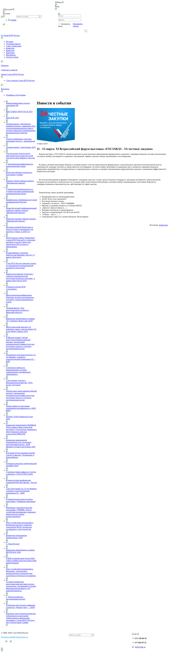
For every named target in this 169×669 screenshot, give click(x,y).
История (9, 42)
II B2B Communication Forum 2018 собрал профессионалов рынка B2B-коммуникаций (21, 560)
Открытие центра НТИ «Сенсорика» (15, 288)
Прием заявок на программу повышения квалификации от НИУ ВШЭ (21, 408)
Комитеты (10, 48)
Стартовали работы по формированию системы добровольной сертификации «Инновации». (18, 371)
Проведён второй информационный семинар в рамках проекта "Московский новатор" (21, 210)
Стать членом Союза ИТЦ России (20, 80)
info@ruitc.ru (140, 647)
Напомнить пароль (78, 25)
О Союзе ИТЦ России (10, 35)
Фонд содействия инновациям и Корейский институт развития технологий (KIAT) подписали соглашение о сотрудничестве (19, 526)
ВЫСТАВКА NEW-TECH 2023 (19, 112)
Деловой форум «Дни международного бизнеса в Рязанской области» (17, 310)
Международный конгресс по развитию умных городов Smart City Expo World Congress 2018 (21, 329)
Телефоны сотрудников (16, 95)
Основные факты (13, 44)
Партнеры (10, 53)
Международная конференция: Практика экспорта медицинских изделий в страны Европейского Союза (20, 298)
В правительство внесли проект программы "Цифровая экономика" (21, 500)
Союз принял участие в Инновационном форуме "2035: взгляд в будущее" (19, 382)
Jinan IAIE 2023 (12, 118)
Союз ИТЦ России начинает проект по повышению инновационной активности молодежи (21, 265)
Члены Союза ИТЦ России (12, 74)
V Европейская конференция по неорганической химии (19, 165)
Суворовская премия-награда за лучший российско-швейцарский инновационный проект (20, 191)
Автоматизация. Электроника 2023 (21, 147)
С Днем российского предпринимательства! (15, 598)
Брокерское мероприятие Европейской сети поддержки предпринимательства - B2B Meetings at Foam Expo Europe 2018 (20, 443)
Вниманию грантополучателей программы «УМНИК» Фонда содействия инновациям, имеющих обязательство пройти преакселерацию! (21, 512)
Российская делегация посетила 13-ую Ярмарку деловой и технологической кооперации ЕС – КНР (21, 358)
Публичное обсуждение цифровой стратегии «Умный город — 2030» (20, 606)
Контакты (5, 89)
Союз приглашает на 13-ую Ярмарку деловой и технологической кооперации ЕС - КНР (21, 491)
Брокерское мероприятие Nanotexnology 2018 (16, 536)
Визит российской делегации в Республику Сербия (19, 173)
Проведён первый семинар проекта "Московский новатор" (21, 220)
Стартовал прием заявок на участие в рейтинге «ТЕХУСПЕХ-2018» (21, 473)
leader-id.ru (163, 225)
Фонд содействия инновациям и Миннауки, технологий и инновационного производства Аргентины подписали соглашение (21, 572)
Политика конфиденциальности (14, 637)
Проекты (5, 65)
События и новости (9, 70)
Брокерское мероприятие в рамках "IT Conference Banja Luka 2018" (20, 320)
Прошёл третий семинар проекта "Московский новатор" (20, 182)
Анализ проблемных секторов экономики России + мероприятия (20, 140)
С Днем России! (13, 544)
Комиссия (10, 50)
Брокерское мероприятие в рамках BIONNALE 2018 (20, 551)
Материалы (11, 55)
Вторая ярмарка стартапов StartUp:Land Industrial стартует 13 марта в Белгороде (20, 255)
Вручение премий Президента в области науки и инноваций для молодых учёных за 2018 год (19, 229)
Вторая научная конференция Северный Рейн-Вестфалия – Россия (21, 481)
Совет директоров (13, 46)
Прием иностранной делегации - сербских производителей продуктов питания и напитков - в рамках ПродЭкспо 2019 (20, 277)
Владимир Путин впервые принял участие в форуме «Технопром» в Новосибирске (20, 455)
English (13, 20)
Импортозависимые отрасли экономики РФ (18, 104)
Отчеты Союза (12, 57)
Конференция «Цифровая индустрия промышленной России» (21, 201)
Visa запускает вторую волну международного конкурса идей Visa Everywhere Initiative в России (20, 155)
